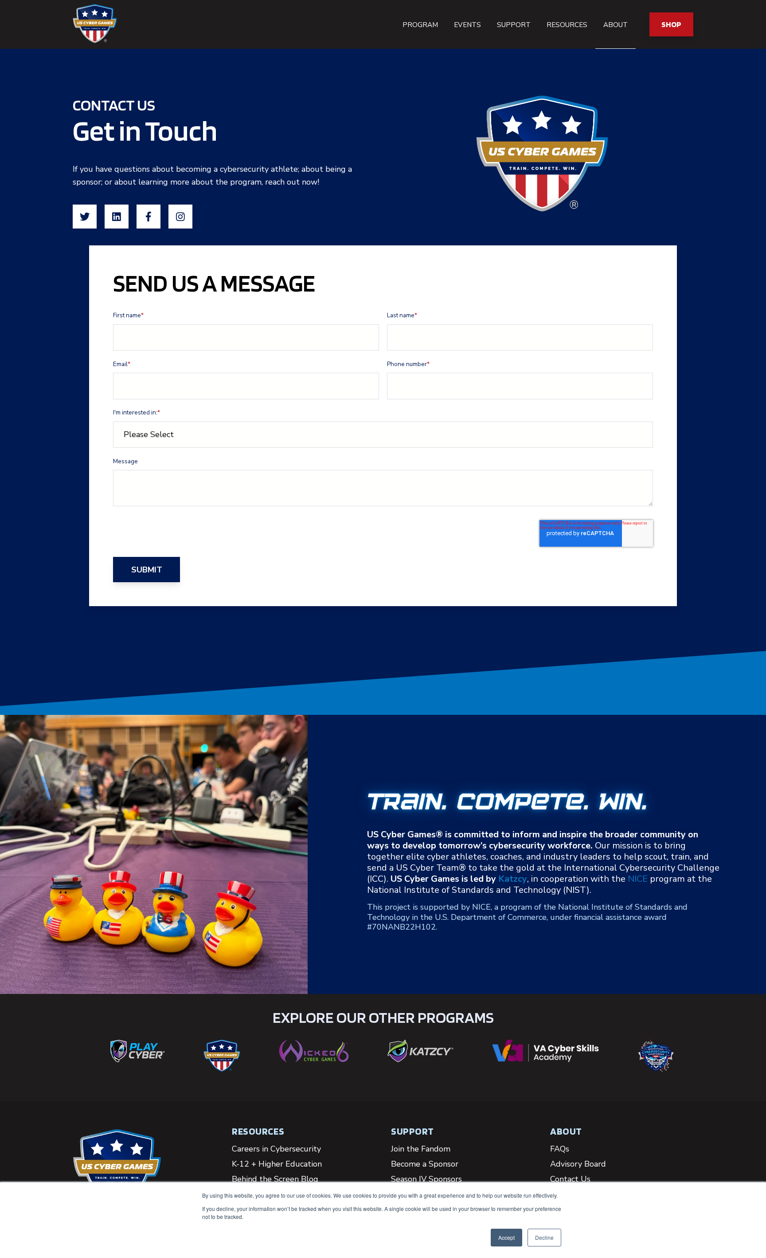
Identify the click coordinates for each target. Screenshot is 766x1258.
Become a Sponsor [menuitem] (424, 1164)
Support (514, 24)
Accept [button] (506, 1237)
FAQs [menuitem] (559, 1149)
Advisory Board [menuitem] (578, 1164)
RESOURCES (258, 1131)
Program (420, 24)
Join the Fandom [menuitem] (420, 1149)
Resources (567, 24)
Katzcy (512, 879)
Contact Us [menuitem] (570, 1179)
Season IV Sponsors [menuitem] (426, 1179)
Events (467, 24)
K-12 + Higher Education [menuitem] (277, 1164)
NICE (638, 879)
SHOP (671, 24)
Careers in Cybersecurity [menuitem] (276, 1149)
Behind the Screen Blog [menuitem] (275, 1179)
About (615, 24)
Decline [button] (544, 1237)
